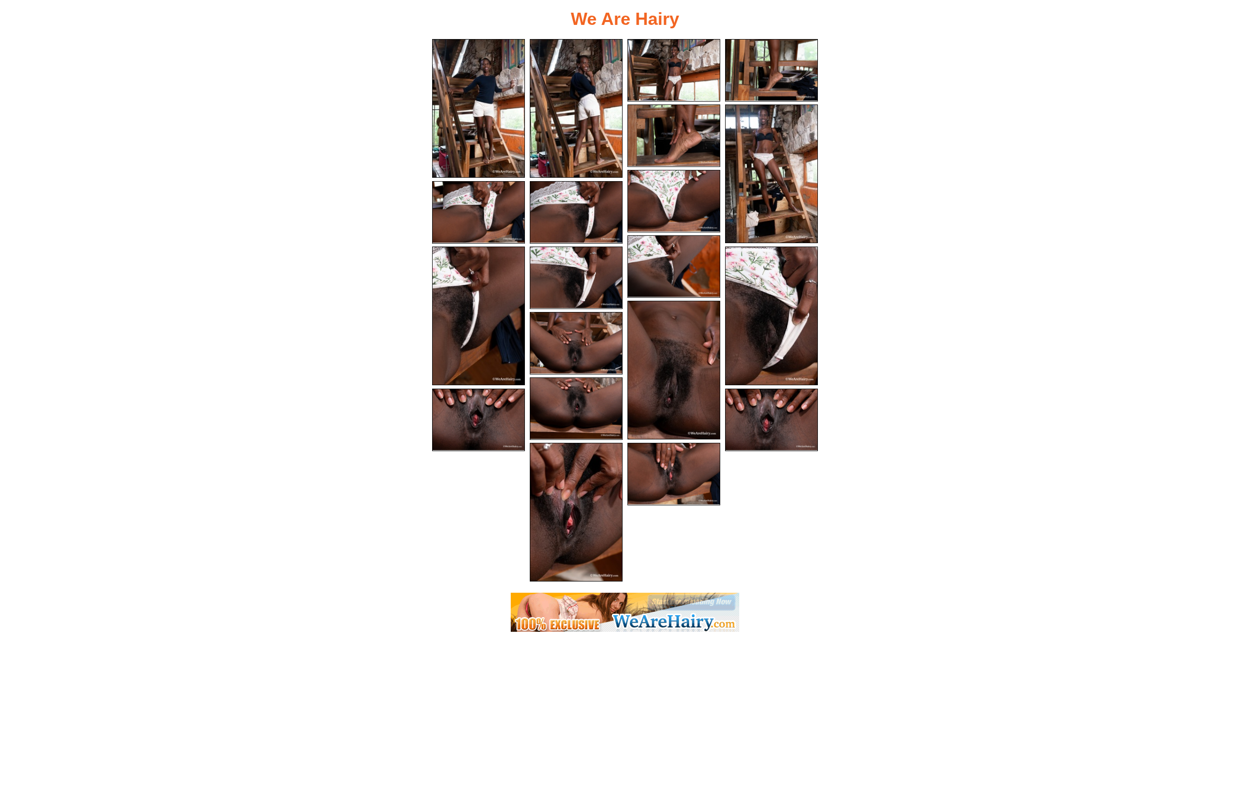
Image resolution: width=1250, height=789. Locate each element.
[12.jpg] (576, 278)
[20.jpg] (673, 474)
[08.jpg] (478, 212)
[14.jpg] (673, 370)
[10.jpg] (673, 266)
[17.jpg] (478, 420)
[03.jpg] (673, 70)
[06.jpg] (771, 173)
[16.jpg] (576, 408)
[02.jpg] (576, 108)
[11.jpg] (478, 316)
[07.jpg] (673, 201)
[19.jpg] (576, 512)
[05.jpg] (673, 135)
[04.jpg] (771, 70)
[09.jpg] (576, 212)
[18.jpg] (771, 420)
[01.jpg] (478, 108)
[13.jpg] (771, 316)
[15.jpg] (576, 343)
